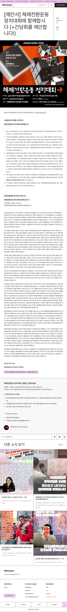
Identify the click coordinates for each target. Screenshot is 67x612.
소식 (57, 29)
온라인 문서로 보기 (40, 112)
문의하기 (16, 417)
